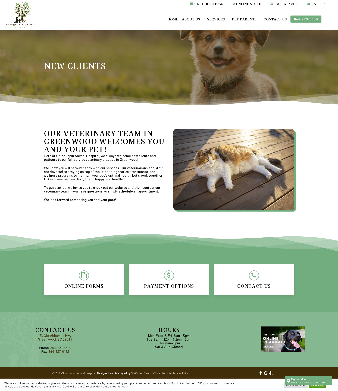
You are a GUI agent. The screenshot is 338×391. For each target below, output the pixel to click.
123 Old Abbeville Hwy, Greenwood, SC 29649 (55, 337)
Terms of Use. (152, 373)
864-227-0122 (58, 351)
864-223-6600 (60, 348)
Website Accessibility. (175, 373)
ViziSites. (137, 373)
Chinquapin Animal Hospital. (78, 373)
